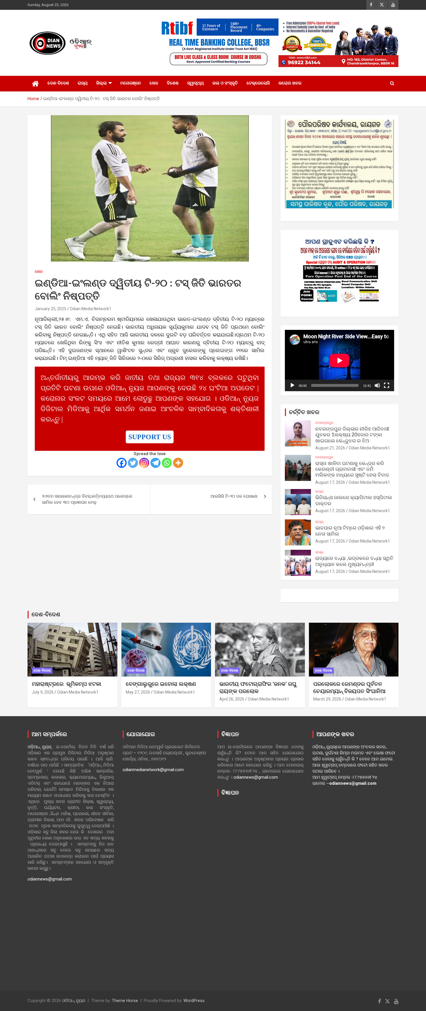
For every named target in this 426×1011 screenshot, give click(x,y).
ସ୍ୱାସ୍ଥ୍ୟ (195, 83)
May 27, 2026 (138, 692)
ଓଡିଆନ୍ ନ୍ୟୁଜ (73, 1000)
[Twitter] (133, 463)
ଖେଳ (154, 83)
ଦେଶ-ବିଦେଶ (58, 83)
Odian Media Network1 (90, 308)
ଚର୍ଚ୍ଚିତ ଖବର (304, 412)
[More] (178, 463)
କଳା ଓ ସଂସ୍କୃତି (225, 83)
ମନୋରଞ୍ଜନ (130, 83)
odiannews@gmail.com (50, 879)
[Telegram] (155, 463)
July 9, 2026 (43, 692)
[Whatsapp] (167, 463)
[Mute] (377, 385)
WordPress (194, 1000)
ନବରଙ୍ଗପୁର (324, 423)
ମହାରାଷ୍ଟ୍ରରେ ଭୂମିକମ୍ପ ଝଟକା (66, 684)
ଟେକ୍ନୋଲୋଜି (258, 83)
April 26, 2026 (231, 699)
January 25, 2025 (50, 308)
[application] (339, 360)
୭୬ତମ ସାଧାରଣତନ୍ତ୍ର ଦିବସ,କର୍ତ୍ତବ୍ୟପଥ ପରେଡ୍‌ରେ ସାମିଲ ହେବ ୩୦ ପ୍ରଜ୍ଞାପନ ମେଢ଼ (87, 499)
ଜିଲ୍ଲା (101, 83)
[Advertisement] (260, 889)
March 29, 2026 (327, 699)
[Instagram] (144, 463)
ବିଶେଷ (173, 83)
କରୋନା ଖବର (289, 83)
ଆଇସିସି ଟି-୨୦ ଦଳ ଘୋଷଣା (233, 496)
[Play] (292, 385)
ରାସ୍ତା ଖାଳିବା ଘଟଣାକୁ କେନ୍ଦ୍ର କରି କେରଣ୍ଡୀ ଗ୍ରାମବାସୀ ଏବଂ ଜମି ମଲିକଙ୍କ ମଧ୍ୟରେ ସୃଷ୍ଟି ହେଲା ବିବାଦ (352, 469)
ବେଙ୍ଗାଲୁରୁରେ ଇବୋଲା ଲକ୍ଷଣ (161, 684)
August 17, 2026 (330, 482)
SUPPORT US (149, 437)
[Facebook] (121, 463)
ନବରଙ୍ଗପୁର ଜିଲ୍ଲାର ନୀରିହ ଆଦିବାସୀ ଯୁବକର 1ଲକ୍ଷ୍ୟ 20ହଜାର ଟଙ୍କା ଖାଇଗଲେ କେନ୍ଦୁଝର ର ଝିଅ (352, 435)
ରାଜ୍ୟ (83, 83)
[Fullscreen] (386, 385)
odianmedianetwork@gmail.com (153, 769)
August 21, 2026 (330, 448)
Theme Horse (125, 1000)
